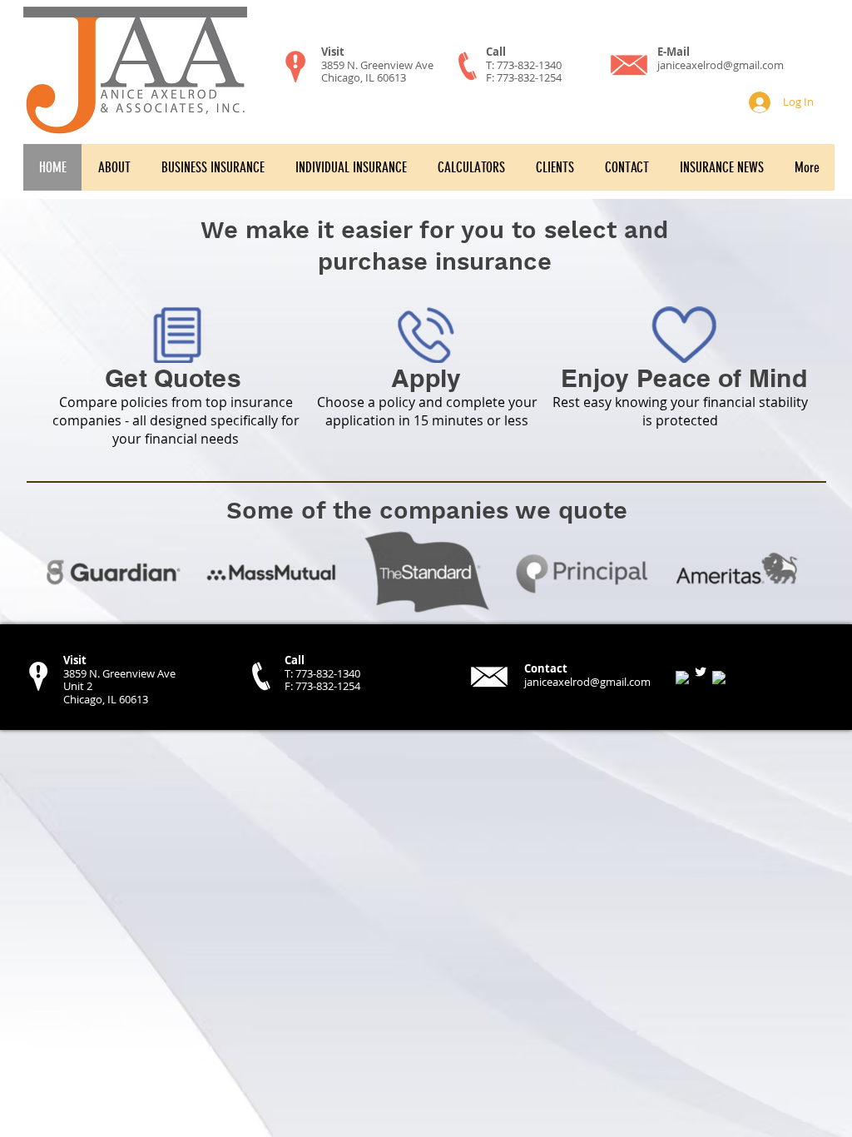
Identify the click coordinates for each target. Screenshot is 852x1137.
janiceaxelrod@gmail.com (720, 64)
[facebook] (682, 677)
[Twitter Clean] (700, 671)
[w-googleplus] (719, 677)
